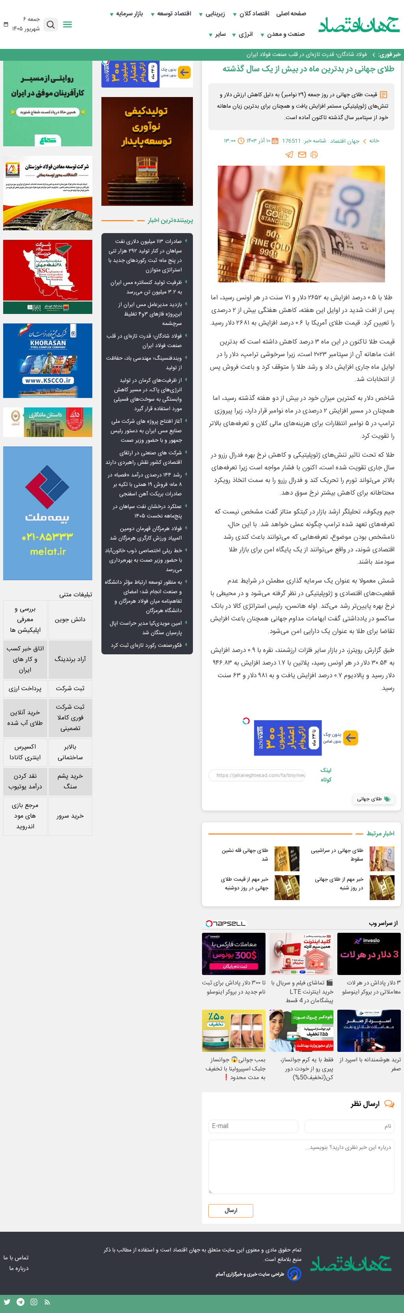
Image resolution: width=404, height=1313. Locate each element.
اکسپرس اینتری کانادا (25, 752)
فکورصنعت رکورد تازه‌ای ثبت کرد (146, 645)
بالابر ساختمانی (70, 752)
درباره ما (19, 1269)
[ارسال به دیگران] (302, 155)
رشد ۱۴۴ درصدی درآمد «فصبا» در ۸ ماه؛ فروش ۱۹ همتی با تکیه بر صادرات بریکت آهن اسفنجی (145, 485)
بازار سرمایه (130, 14)
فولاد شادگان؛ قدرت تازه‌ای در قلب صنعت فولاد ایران (307, 55)
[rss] (47, 1304)
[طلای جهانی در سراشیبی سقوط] (382, 858)
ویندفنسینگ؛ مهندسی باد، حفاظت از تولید (144, 363)
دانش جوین (70, 619)
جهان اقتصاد (186, 1250)
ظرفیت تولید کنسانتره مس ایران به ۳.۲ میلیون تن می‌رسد (146, 287)
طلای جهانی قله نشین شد (245, 855)
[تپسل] (246, 721)
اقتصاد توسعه (175, 14)
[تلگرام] (289, 154)
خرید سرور (70, 816)
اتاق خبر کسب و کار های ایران (25, 660)
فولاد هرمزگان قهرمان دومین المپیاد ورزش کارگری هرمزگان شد (146, 533)
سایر (220, 35)
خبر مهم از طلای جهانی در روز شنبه (339, 884)
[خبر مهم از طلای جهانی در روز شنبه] (382, 887)
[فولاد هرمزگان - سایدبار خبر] (147, 151)
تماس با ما (16, 1258)
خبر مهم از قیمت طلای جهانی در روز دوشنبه (244, 884)
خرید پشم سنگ (70, 781)
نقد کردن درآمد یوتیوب (25, 781)
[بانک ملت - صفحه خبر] (47, 422)
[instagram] (34, 1304)
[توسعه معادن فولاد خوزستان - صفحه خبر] (47, 193)
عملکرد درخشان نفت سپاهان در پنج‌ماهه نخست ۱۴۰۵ (147, 511)
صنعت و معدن (286, 35)
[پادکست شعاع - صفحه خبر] (47, 101)
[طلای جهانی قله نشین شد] (287, 858)
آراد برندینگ (70, 659)
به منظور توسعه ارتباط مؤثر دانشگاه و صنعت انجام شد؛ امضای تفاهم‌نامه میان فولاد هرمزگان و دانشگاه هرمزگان (143, 597)
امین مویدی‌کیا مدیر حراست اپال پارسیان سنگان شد (146, 628)
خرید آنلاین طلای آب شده (25, 718)
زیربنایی (216, 14)
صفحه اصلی (291, 14)
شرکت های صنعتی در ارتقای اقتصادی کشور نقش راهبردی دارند (143, 457)
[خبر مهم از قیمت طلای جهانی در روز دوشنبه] (287, 887)
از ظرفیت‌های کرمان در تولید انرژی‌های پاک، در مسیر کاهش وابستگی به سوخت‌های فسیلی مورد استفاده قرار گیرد (148, 395)
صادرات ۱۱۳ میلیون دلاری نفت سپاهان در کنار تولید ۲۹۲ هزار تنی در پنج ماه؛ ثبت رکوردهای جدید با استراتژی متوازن (145, 256)
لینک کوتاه (326, 775)
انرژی (246, 35)
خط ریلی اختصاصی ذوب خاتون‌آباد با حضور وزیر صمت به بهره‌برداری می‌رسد (143, 560)
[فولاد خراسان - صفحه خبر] (47, 360)
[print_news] (314, 155)
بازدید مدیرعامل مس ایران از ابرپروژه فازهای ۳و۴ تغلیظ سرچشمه (150, 314)
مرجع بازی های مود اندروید (25, 816)
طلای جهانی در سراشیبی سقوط (337, 855)
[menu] (67, 24)
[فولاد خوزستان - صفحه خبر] (47, 277)
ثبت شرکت (70, 689)
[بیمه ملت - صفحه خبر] (47, 513)
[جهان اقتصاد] (359, 24)
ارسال (230, 1211)
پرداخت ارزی (25, 689)
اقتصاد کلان (255, 14)
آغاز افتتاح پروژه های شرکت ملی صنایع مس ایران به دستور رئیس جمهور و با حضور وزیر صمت (146, 431)
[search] (50, 25)
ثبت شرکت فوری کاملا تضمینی (70, 718)
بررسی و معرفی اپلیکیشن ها (25, 620)
